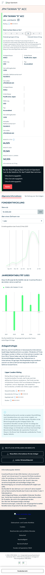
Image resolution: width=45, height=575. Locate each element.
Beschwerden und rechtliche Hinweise (22, 531)
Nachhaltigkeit (22, 539)
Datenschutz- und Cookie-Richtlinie (22, 523)
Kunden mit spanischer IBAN (22, 548)
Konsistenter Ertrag (11, 394)
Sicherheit (22, 535)
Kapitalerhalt (9, 397)
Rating (5, 24)
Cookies (22, 527)
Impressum (22, 518)
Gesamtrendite (10, 391)
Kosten (7, 400)
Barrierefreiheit (22, 544)
